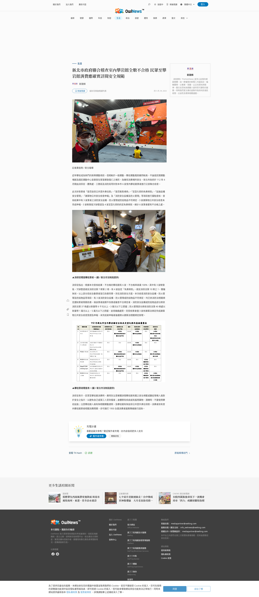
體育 (146, 18)
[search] (149, 4)
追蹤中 (160, 4)
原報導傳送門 (181, 453)
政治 (128, 18)
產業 (164, 18)
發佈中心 (113, 539)
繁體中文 (188, 4)
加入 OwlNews (115, 534)
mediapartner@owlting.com (183, 523)
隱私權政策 (166, 554)
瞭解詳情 (115, 436)
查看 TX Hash (75, 452)
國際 (91, 18)
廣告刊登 (82, 4)
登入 (203, 4)
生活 (118, 18)
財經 (109, 18)
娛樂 (155, 18)
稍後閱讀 (173, 4)
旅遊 (137, 18)
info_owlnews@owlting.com (192, 527)
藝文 (173, 18)
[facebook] (53, 554)
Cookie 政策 (166, 558)
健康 (82, 18)
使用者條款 (166, 550)
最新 (72, 18)
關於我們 (56, 4)
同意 (175, 588)
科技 (100, 18)
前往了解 (198, 588)
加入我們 (69, 4)
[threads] (57, 554)
